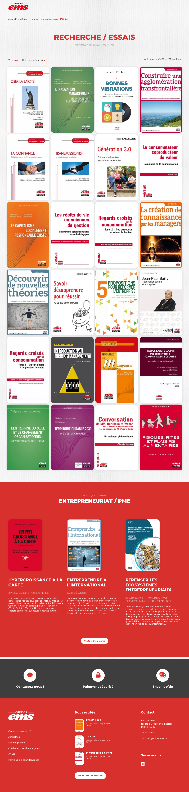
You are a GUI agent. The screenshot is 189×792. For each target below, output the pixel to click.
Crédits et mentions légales (24, 748)
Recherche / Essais (49, 19)
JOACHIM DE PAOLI (157, 597)
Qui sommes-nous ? (19, 731)
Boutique (23, 19)
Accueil (12, 19)
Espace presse (16, 742)
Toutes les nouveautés (90, 775)
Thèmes (34, 19)
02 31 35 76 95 (149, 732)
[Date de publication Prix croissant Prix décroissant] (32, 60)
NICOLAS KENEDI (40, 593)
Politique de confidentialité (23, 759)
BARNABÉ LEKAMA (77, 592)
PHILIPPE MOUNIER (161, 601)
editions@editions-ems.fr (155, 738)
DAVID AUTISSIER (17, 593)
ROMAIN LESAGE (134, 597)
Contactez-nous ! (30, 686)
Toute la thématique (94, 641)
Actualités (14, 736)
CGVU (11, 754)
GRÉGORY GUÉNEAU (136, 601)
